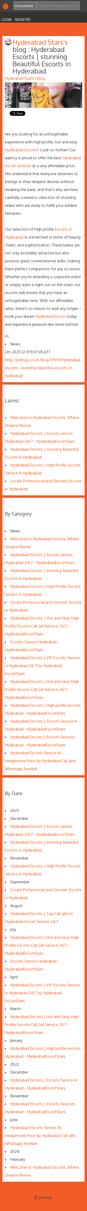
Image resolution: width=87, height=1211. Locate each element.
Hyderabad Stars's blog (25, 78)
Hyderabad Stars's (40, 42)
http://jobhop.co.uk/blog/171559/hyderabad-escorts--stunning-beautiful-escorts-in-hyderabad (43, 367)
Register (22, 20)
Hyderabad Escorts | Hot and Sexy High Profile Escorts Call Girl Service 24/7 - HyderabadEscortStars (42, 626)
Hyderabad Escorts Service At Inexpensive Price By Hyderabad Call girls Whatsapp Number (40, 760)
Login (7, 20)
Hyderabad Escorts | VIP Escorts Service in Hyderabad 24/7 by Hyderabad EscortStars (42, 665)
